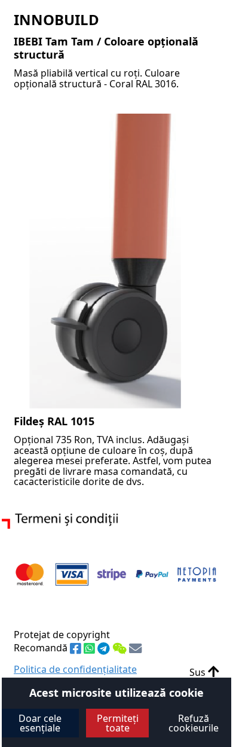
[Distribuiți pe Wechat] (120, 648)
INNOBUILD (56, 19)
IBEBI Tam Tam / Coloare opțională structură (106, 48)
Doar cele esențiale (40, 723)
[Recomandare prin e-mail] (135, 648)
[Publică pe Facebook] (77, 648)
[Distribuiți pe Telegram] (104, 648)
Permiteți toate (118, 723)
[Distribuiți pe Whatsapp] (90, 648)
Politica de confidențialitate (75, 669)
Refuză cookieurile (193, 723)
